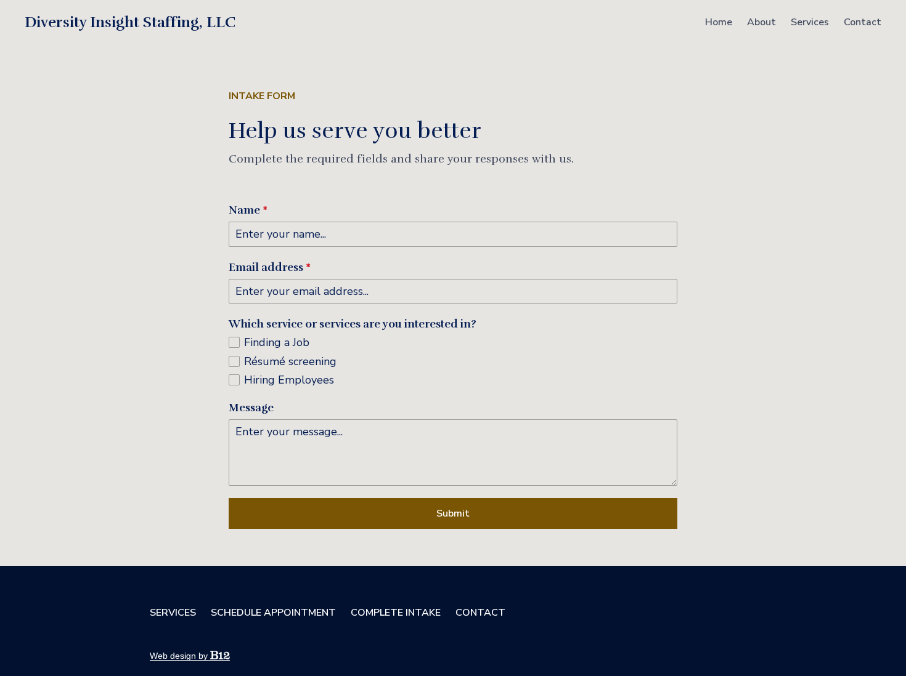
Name (248, 210)
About (761, 22)
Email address (270, 267)
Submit (453, 513)
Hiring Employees (289, 380)
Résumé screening (290, 362)
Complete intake (396, 612)
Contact (862, 22)
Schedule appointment (273, 612)
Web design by (180, 656)
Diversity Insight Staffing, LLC (130, 22)
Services (810, 22)
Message (251, 407)
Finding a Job (276, 343)
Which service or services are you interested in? (352, 324)
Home (718, 22)
